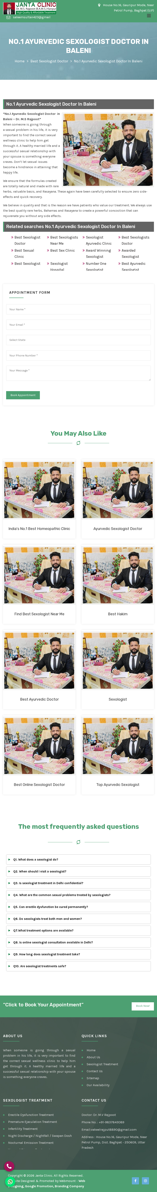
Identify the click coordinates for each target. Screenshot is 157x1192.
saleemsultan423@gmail (31, 17)
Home (20, 61)
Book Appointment (23, 395)
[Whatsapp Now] (10, 1182)
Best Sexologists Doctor (135, 240)
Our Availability (98, 1085)
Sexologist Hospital (59, 266)
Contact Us (95, 1071)
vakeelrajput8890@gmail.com (114, 1129)
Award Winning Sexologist (98, 253)
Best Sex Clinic (62, 250)
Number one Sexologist (96, 266)
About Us (93, 1057)
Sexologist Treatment (102, 1064)
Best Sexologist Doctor (49, 61)
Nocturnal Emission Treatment (31, 1143)
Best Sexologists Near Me (64, 240)
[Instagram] (145, 1180)
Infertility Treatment (23, 1129)
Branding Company (69, 1186)
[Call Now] (9, 1166)
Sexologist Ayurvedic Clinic (99, 240)
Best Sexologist (27, 263)
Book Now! (143, 1006)
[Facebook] (135, 1180)
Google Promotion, (39, 1186)
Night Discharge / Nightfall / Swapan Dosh (40, 1136)
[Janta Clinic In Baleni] (29, 8)
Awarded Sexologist (130, 253)
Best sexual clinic (24, 253)
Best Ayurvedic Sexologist (134, 266)
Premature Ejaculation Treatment (32, 1122)
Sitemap (93, 1078)
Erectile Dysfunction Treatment (31, 1115)
